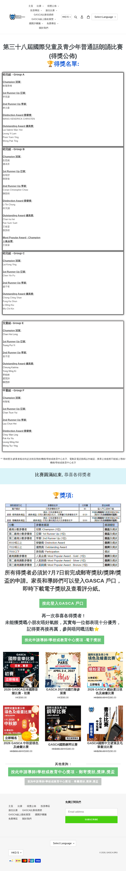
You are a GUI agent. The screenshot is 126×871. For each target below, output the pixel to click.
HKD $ (65, 17)
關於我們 (27, 818)
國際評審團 (41, 814)
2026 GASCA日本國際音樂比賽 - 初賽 (21, 691)
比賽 (20, 806)
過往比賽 (13, 810)
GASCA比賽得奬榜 (32, 810)
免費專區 (13, 818)
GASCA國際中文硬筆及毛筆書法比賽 (105, 744)
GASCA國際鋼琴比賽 (63, 744)
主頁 (10, 806)
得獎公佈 (31, 806)
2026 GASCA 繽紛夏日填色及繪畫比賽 (105, 691)
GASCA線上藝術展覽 (19, 814)
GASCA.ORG (112, 853)
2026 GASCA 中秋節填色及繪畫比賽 (21, 744)
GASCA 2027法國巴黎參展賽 (63, 691)
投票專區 (45, 806)
